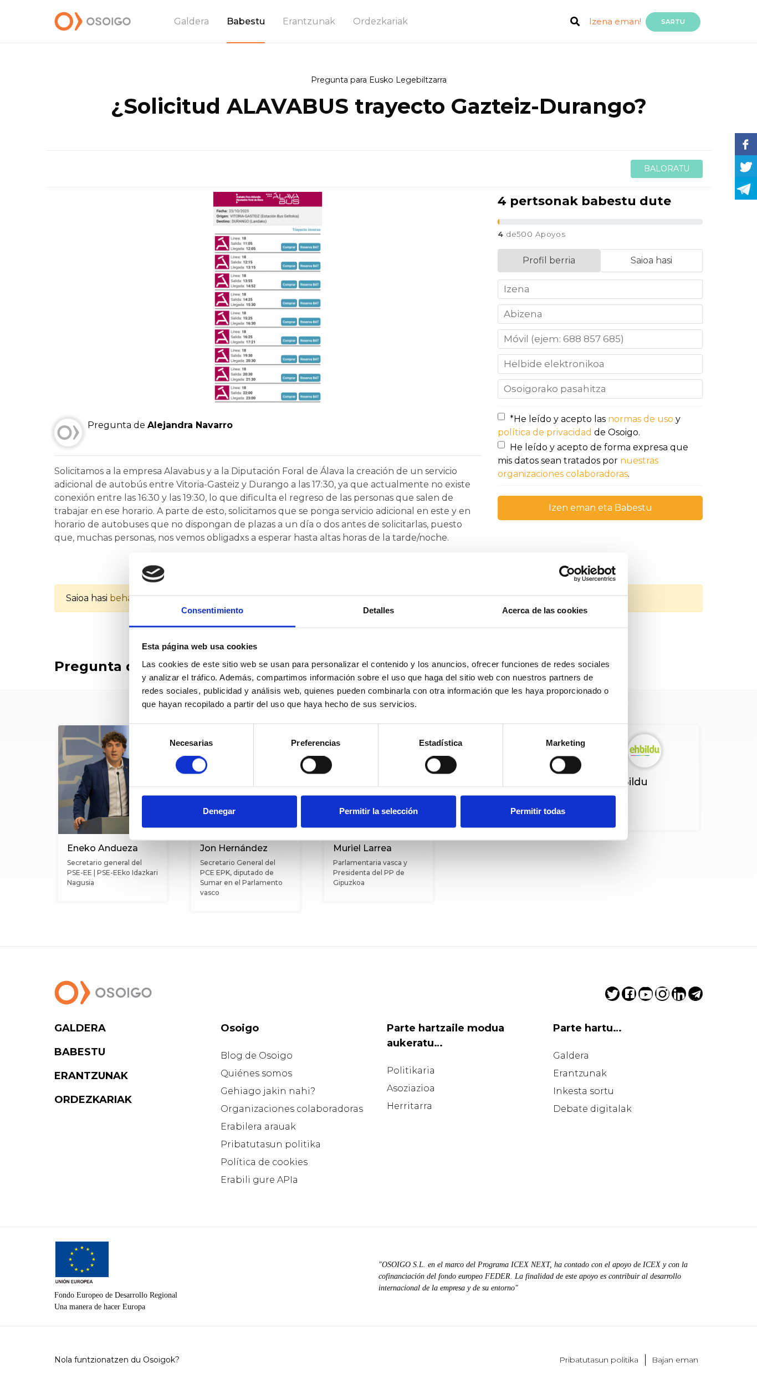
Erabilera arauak (258, 1126)
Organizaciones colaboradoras (292, 1109)
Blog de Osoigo (257, 1055)
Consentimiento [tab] (212, 610)
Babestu (246, 21)
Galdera (191, 21)
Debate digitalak (592, 1109)
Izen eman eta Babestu (600, 507)
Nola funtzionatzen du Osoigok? (117, 1360)
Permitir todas (537, 811)
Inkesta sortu (583, 1091)
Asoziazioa (411, 1088)
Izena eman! (615, 21)
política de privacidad (545, 432)
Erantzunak (309, 21)
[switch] (316, 765)
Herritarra (409, 1106)
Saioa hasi (651, 260)
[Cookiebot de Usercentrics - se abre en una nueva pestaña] (567, 574)
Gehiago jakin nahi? (268, 1091)
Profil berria (549, 260)
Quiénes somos (256, 1073)
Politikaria (411, 1070)
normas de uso (640, 419)
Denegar (219, 811)
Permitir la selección (378, 811)
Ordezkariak (380, 21)
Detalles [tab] (379, 610)
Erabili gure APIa (259, 1180)
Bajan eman (675, 1360)
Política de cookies (264, 1162)
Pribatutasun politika (271, 1144)
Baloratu (666, 169)
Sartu (673, 22)
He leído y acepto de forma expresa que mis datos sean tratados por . (593, 460)
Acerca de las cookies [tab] (544, 610)
